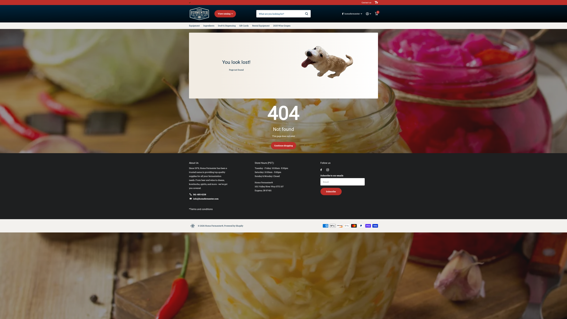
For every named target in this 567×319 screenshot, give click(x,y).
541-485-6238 (199, 194)
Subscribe (331, 191)
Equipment (194, 25)
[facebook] (321, 170)
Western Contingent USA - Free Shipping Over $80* (215, 2)
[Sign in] (368, 13)
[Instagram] (327, 170)
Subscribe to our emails (331, 175)
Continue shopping (283, 145)
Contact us (366, 2)
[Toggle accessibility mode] (376, 2)
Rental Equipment (261, 25)
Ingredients (208, 25)
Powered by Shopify (233, 225)
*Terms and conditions (201, 209)
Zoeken (307, 13)
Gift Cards (244, 25)
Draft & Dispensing (227, 25)
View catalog (224, 13)
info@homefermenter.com (206, 198)
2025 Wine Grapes (281, 25)
